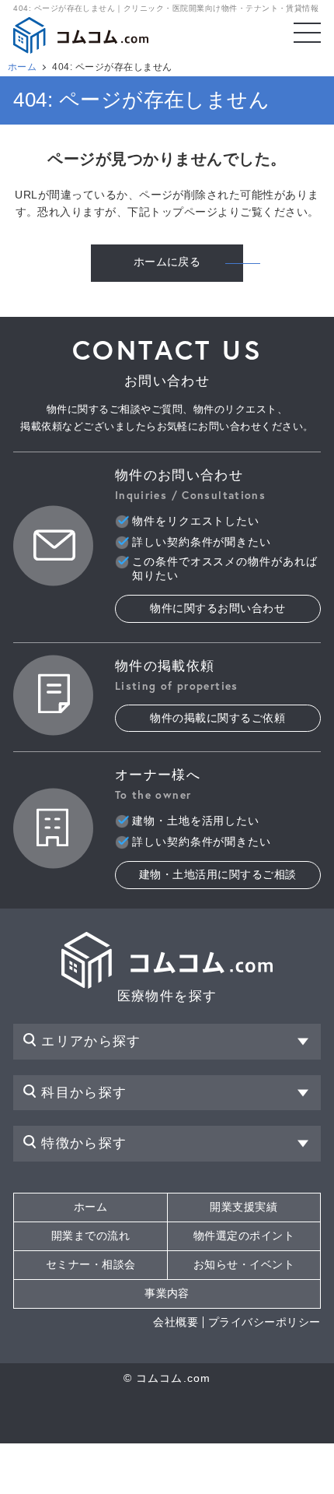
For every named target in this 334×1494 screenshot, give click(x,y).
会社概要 (175, 1322)
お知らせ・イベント (243, 1265)
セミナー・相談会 (91, 1265)
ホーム (22, 67)
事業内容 (167, 1293)
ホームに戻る (167, 262)
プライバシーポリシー (264, 1322)
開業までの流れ (90, 1236)
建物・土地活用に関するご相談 (218, 875)
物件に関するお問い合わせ (217, 608)
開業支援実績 (243, 1207)
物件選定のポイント (243, 1236)
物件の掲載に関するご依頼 (217, 718)
